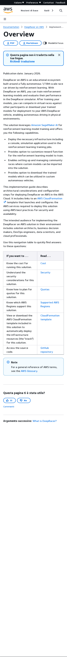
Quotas (44, 289)
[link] (56, 27)
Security (45, 272)
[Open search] (61, 10)
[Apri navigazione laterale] (5, 19)
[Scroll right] (52, 10)
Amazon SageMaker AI (44, 125)
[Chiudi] (59, 55)
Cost (43, 263)
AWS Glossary (29, 371)
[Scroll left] (18, 10)
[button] (22, 61)
